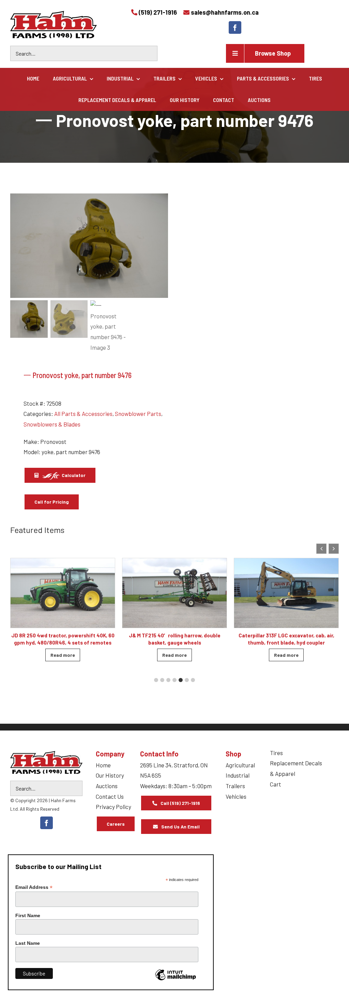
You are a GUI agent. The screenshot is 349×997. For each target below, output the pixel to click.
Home (103, 765)
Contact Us (110, 796)
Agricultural (240, 765)
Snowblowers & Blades (52, 424)
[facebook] (235, 27)
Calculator (73, 475)
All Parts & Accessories (83, 413)
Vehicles (236, 796)
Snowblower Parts (138, 413)
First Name (27, 915)
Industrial (237, 775)
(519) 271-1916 (158, 12)
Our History (110, 775)
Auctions (107, 785)
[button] (334, 549)
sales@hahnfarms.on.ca (225, 12)
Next (160, 245)
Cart (275, 784)
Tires (276, 752)
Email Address (33, 887)
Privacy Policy (113, 806)
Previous (18, 245)
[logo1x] (46, 762)
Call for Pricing (51, 502)
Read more (62, 655)
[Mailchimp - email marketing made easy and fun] (175, 980)
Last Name (27, 943)
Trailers (235, 785)
